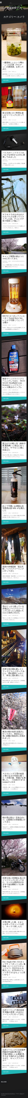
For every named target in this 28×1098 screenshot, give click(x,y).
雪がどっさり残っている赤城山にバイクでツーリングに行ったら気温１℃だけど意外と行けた (13, 609)
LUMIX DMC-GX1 (15, 223)
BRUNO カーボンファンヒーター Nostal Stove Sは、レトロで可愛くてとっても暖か (13, 319)
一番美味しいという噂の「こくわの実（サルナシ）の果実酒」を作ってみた (13, 65)
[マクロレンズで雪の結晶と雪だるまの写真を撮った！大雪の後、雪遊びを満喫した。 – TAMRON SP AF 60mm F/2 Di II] (14, 762)
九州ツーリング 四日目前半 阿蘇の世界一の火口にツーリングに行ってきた (13, 1012)
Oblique (21, 1093)
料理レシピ (14, 71)
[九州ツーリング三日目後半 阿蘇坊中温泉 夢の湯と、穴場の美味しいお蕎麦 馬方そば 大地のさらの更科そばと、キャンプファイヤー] (14, 1039)
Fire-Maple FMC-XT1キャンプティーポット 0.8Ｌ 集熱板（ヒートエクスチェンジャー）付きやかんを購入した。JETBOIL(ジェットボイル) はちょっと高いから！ (13, 968)
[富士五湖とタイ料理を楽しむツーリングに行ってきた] (14, 98)
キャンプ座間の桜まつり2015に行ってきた (13, 257)
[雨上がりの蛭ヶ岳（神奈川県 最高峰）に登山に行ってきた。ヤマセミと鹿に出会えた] (14, 422)
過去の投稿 (3, 1081)
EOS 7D (13, 740)
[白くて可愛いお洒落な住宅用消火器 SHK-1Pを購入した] (14, 485)
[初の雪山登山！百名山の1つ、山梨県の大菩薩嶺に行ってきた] (14, 806)
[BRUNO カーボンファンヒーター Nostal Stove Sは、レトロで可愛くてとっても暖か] (14, 295)
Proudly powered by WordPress (8, 1093)
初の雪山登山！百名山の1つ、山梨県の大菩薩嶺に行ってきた (13, 819)
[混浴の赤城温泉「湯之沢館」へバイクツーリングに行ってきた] (14, 545)
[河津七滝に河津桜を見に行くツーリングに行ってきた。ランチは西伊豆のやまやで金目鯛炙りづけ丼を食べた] (14, 857)
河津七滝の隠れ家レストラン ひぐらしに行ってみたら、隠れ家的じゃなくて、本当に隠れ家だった (13, 672)
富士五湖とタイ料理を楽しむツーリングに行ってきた (13, 114)
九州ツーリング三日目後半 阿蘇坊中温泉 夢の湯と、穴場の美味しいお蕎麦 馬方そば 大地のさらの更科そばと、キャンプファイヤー (14, 1055)
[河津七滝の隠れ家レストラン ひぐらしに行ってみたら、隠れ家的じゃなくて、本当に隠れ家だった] (14, 648)
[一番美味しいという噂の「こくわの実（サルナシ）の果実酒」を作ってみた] (14, 41)
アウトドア (14, 977)
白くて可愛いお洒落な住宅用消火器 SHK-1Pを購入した (13, 508)
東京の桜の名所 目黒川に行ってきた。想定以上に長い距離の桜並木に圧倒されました (14, 734)
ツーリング (14, 119)
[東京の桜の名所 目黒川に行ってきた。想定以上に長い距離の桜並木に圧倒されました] (14, 711)
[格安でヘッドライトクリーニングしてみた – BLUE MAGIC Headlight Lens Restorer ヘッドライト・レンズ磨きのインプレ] (14, 358)
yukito (9, 71)
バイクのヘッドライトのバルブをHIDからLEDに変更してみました (13, 154)
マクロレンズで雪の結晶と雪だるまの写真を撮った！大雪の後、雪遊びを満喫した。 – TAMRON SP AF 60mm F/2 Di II (14, 777)
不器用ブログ (14, 7)
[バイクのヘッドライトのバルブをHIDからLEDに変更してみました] (14, 142)
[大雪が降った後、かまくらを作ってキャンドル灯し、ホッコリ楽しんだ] (14, 911)
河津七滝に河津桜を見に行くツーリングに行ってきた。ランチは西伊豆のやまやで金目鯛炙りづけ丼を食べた (13, 882)
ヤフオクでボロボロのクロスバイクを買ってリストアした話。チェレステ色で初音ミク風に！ (13, 217)
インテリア (14, 325)
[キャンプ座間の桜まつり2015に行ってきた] (14, 245)
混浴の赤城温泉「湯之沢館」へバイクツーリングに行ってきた (13, 568)
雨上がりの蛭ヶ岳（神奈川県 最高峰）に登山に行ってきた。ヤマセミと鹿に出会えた (14, 446)
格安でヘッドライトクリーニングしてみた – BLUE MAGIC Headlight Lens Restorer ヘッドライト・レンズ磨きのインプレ (13, 382)
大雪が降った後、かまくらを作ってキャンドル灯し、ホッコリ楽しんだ (13, 924)
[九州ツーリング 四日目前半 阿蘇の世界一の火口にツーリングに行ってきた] (14, 999)
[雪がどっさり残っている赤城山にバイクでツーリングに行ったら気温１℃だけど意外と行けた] (14, 595)
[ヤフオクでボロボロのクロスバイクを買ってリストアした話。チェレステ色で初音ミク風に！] (14, 193)
